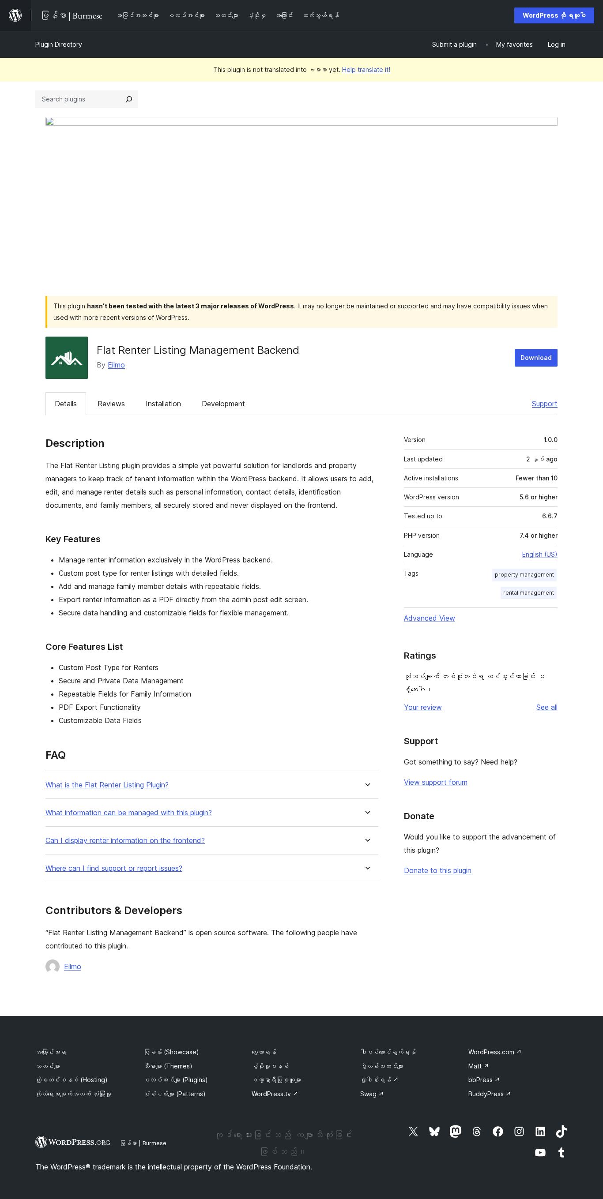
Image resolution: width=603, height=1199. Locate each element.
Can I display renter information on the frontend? (125, 840)
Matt (478, 1066)
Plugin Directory (58, 44)
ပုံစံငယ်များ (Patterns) (174, 1094)
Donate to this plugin (437, 870)
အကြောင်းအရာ (50, 1052)
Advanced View (429, 618)
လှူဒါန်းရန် (379, 1079)
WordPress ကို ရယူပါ (554, 15)
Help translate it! (366, 69)
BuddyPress (489, 1094)
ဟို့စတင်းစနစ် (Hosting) (71, 1079)
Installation (163, 403)
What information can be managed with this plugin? (128, 813)
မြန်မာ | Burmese (143, 1143)
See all (547, 707)
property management (524, 574)
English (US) (540, 554)
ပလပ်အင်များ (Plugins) (175, 1079)
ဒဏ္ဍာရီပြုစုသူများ (276, 1079)
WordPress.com (495, 1052)
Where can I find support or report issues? (113, 868)
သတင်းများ (47, 1066)
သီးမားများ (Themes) (167, 1066)
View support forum (435, 782)
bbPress (484, 1079)
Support (545, 403)
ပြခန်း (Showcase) (171, 1052)
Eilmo (116, 364)
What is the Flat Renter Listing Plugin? (107, 785)
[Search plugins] (129, 99)
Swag (372, 1094)
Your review (423, 707)
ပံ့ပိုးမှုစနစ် (270, 1066)
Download (536, 357)
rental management (528, 592)
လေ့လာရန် (264, 1052)
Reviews (111, 403)
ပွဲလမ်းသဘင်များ (381, 1066)
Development (223, 403)
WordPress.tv (275, 1094)
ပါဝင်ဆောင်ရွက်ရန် (388, 1052)
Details (66, 403)
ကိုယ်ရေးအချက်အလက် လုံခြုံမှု (73, 1094)
